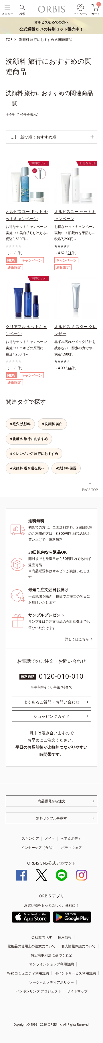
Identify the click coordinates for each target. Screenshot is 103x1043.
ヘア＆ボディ (71, 838)
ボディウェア (71, 847)
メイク (50, 838)
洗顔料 (24, 39)
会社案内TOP (41, 937)
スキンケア (30, 838)
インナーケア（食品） (38, 847)
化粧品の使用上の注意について (31, 946)
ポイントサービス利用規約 (75, 973)
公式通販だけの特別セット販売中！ (51, 26)
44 (70, 367)
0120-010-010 (61, 676)
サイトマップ (77, 991)
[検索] (22, 7)
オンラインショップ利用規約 (51, 964)
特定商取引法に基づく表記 (51, 955)
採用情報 (65, 937)
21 (70, 252)
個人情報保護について (78, 946)
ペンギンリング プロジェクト (38, 991)
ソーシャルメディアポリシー (51, 982)
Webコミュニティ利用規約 (28, 973)
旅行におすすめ (42, 39)
